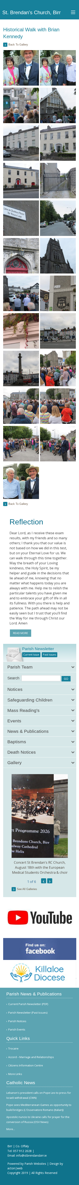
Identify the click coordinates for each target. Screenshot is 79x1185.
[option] (40, 824)
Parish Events (16, 1029)
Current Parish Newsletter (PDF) (28, 1004)
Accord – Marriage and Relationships (31, 1057)
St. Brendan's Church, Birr (31, 12)
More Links (15, 1074)
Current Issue (31, 654)
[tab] (39, 667)
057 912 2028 (22, 1151)
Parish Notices (17, 1021)
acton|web (15, 1168)
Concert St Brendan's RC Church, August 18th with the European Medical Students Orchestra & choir (40, 867)
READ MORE (20, 633)
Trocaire (13, 1048)
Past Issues (49, 654)
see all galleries (27, 889)
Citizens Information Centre (25, 1065)
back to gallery (18, 44)
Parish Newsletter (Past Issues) (27, 1012)
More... (10, 1129)
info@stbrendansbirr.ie (31, 1155)
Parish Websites (35, 1164)
